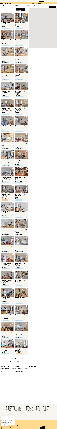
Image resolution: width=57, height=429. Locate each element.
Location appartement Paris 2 (9, 408)
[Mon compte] (56, 3)
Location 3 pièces (38, 410)
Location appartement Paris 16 (17, 410)
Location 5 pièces (38, 412)
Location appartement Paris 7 (9, 413)
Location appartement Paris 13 (17, 407)
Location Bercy (45, 410)
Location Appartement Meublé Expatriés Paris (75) (20, 370)
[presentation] (33, 3)
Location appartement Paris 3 (9, 409)
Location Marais (45, 413)
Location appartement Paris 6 (9, 412)
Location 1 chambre (38, 413)
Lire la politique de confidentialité (5, 423)
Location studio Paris (28, 408)
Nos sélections (38, 406)
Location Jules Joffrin (45, 412)
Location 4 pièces (38, 411)
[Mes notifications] (51, 3)
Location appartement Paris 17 (17, 411)
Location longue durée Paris (29, 410)
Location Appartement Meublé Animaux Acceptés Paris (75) (7, 368)
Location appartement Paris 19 (17, 413)
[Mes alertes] (50, 3)
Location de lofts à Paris (3, 372)
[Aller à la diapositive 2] (7, 20)
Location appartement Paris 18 (17, 412)
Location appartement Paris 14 (17, 408)
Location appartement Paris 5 (9, 411)
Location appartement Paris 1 (9, 407)
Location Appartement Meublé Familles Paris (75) (20, 371)
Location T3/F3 (38, 408)
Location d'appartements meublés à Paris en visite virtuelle (7, 369)
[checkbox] (13, 13)
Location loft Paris (28, 409)
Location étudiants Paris (29, 411)
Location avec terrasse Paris (29, 413)
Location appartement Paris (29, 407)
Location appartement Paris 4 (9, 410)
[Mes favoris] (48, 3)
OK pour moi (11, 425)
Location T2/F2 (38, 407)
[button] (1, 428)
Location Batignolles (45, 408)
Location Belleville (45, 409)
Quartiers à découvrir (46, 406)
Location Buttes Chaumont (46, 411)
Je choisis (4, 425)
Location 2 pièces (38, 409)
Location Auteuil (45, 407)
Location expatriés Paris (29, 412)
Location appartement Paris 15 (17, 409)
